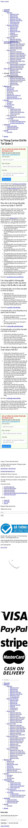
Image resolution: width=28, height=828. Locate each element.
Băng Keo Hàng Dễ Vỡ (16, 20)
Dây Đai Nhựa (14, 36)
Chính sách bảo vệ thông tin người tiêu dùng (15, 493)
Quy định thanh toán (9, 487)
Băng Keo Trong (14, 14)
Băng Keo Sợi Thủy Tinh (16, 77)
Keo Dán (6, 100)
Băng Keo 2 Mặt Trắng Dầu (17, 56)
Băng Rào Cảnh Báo (15, 72)
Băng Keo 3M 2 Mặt (12, 90)
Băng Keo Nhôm (14, 84)
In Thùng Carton (14, 120)
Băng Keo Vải (13, 28)
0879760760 (7, 43)
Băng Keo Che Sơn (15, 42)
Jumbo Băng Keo (14, 23)
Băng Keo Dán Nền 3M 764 (14, 98)
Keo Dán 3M (10, 89)
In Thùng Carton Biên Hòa (17, 123)
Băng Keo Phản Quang (16, 48)
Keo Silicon (10, 101)
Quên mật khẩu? (5, 826)
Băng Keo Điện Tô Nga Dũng (17, 64)
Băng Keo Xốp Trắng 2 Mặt (17, 61)
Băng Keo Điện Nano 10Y (17, 66)
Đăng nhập (3, 823)
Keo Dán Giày (10, 104)
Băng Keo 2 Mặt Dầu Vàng (17, 53)
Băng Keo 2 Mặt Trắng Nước (18, 55)
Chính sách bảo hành (9, 490)
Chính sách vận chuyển (10, 494)
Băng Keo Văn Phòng (12, 25)
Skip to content (5, 1)
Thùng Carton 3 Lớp (15, 109)
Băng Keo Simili (14, 26)
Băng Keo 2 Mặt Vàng (16, 51)
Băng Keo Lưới (14, 70)
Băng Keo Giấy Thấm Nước (17, 44)
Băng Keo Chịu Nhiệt (12, 75)
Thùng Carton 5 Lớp (15, 110)
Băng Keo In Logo (14, 22)
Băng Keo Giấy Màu (15, 39)
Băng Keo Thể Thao (15, 19)
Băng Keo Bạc (14, 83)
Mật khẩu (4, 820)
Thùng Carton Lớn (15, 114)
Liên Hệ (6, 130)
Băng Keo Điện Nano (12, 62)
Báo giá (6, 136)
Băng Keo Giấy (11, 37)
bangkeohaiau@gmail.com (8, 471)
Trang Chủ (7, 9)
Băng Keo (6, 11)
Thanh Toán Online (12, 126)
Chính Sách (7, 124)
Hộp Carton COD (11, 115)
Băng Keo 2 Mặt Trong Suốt (17, 58)
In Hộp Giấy (10, 118)
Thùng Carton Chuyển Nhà (17, 112)
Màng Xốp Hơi (14, 34)
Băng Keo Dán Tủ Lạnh (16, 81)
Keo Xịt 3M (10, 92)
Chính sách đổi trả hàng (10, 488)
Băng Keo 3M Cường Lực (14, 95)
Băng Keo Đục (14, 15)
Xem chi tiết (4, 547)
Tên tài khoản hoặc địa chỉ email (9, 815)
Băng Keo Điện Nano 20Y (17, 67)
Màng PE (12, 33)
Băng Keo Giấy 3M (12, 97)
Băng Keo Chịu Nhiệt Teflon (17, 78)
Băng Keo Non (14, 73)
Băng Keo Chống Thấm (16, 69)
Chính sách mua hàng (9, 491)
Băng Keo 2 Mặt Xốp (15, 59)
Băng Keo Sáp (13, 30)
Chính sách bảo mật (12, 129)
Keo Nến (9, 103)
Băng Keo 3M (7, 86)
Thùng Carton (8, 106)
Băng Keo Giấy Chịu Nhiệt (17, 45)
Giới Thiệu (6, 502)
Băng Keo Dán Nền (15, 31)
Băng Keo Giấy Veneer (16, 47)
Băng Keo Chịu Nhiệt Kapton (17, 80)
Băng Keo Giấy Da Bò (16, 40)
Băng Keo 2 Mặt (11, 50)
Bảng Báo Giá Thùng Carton (17, 117)
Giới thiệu (9, 132)
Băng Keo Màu (14, 17)
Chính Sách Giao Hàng (13, 127)
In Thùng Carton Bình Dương (17, 121)
